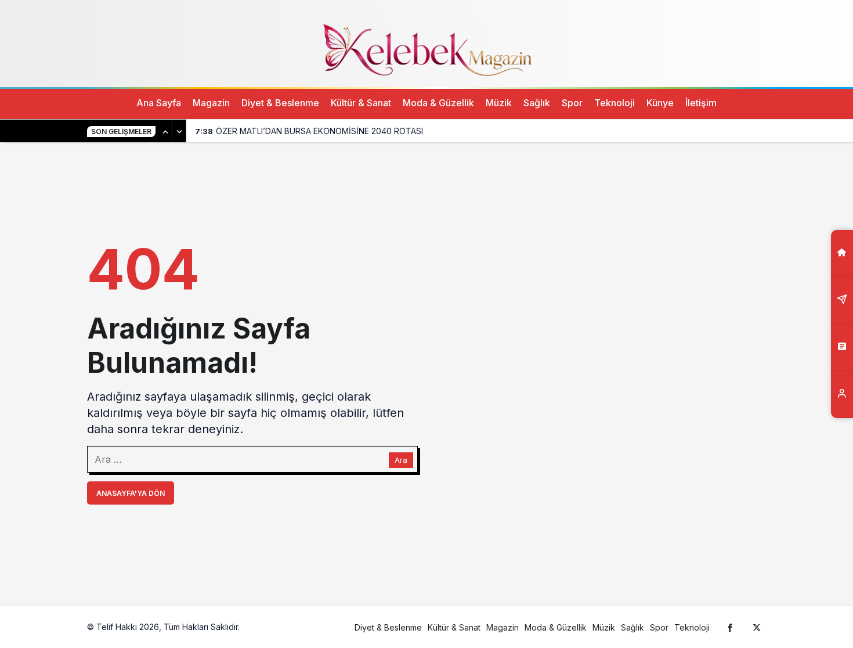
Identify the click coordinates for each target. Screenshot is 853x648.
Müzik (499, 103)
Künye (660, 103)
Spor (572, 103)
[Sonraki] (179, 131)
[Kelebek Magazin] (426, 48)
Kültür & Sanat (361, 103)
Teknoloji (614, 103)
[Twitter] (756, 627)
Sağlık (536, 103)
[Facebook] (730, 627)
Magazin (211, 103)
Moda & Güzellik (438, 103)
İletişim (701, 103)
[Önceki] (165, 131)
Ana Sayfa (158, 103)
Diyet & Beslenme (280, 103)
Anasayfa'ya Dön (130, 493)
